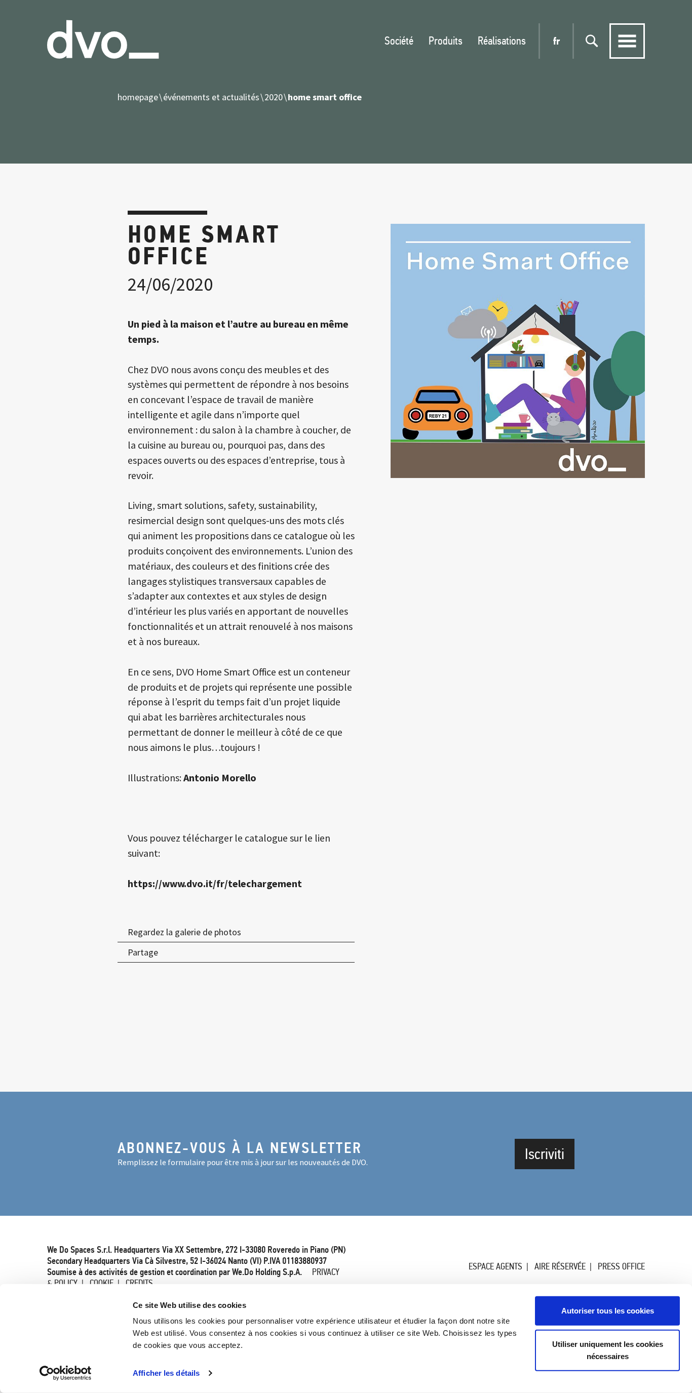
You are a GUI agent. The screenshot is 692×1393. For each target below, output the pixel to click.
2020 (273, 97)
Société (399, 41)
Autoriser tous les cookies (607, 1310)
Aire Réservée (560, 1266)
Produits (446, 41)
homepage (138, 97)
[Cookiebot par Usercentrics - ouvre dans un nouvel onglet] (65, 1373)
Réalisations (502, 41)
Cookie (101, 1283)
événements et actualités (211, 97)
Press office (621, 1266)
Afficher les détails (166, 1373)
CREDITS (139, 1283)
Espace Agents (495, 1266)
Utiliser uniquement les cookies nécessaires (607, 1349)
